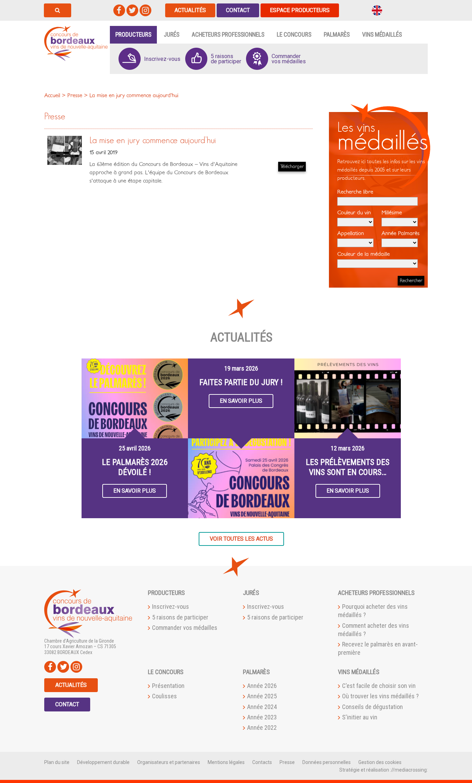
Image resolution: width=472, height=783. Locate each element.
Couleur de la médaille (363, 254)
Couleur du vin (354, 212)
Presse (287, 762)
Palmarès (337, 34)
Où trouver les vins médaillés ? (380, 696)
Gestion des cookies (380, 762)
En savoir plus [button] (134, 490)
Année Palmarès (400, 233)
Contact (238, 10)
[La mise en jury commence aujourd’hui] (64, 150)
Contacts (262, 762)
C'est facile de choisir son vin (379, 685)
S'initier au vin (359, 717)
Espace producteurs (300, 10)
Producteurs (133, 34)
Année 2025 (262, 696)
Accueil (52, 95)
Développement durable (103, 762)
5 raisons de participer (180, 617)
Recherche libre (355, 192)
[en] (377, 10)
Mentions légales (226, 762)
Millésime (391, 212)
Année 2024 (262, 706)
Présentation (168, 685)
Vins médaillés (382, 34)
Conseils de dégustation (372, 706)
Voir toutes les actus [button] (241, 538)
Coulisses (164, 696)
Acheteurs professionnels (228, 34)
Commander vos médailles (184, 627)
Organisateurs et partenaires (168, 762)
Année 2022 (262, 727)
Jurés (171, 34)
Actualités (190, 10)
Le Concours (294, 34)
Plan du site (56, 762)
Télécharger (292, 166)
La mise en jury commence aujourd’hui (152, 140)
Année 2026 (262, 685)
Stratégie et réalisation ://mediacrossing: (383, 770)
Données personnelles (326, 762)
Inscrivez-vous (170, 606)
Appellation (350, 233)
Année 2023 (262, 717)
